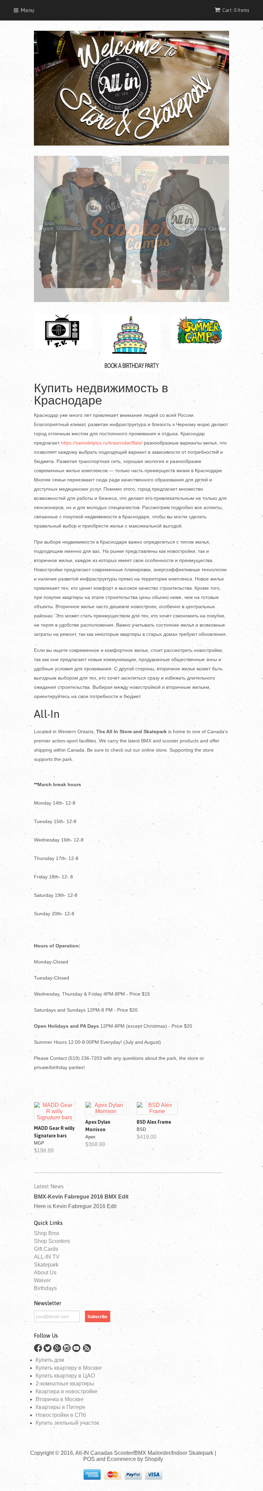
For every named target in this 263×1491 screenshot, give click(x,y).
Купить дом (50, 1360)
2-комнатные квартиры (65, 1383)
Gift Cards (46, 1249)
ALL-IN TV (47, 1257)
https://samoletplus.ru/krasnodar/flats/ (101, 443)
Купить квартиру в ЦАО (65, 1376)
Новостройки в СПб (61, 1415)
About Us (45, 1272)
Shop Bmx (46, 1233)
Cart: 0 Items (235, 10)
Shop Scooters (52, 1241)
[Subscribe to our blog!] (88, 1350)
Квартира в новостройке (67, 1391)
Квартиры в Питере (60, 1407)
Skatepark (46, 1265)
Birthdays (45, 1288)
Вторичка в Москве (60, 1399)
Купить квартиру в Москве (69, 1368)
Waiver (42, 1280)
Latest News (49, 1186)
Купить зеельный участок (67, 1423)
